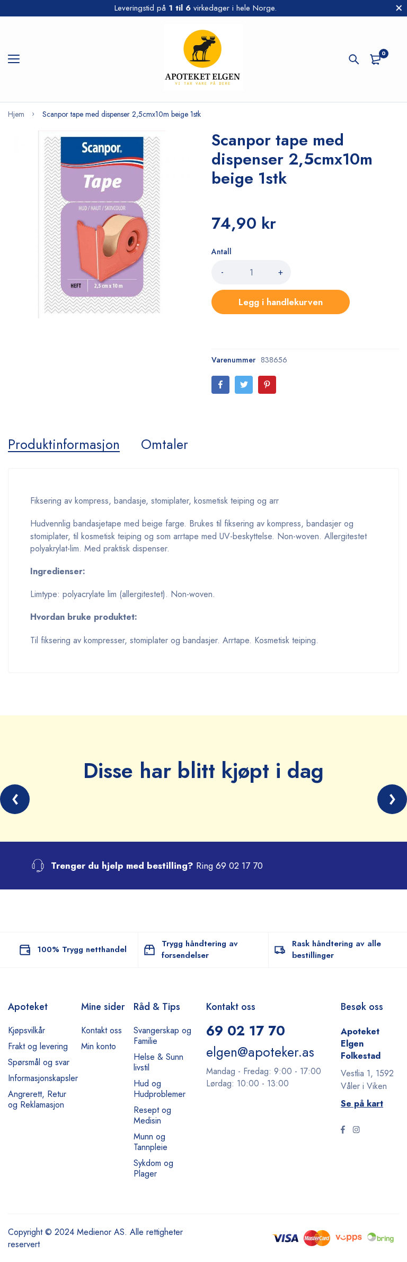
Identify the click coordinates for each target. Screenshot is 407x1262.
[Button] (354, 59)
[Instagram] (356, 1131)
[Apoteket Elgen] (203, 59)
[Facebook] (220, 385)
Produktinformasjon (64, 444)
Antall (221, 251)
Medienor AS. (102, 1232)
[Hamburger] (18, 59)
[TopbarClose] (399, 8)
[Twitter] (244, 385)
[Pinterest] (267, 385)
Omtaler (164, 444)
